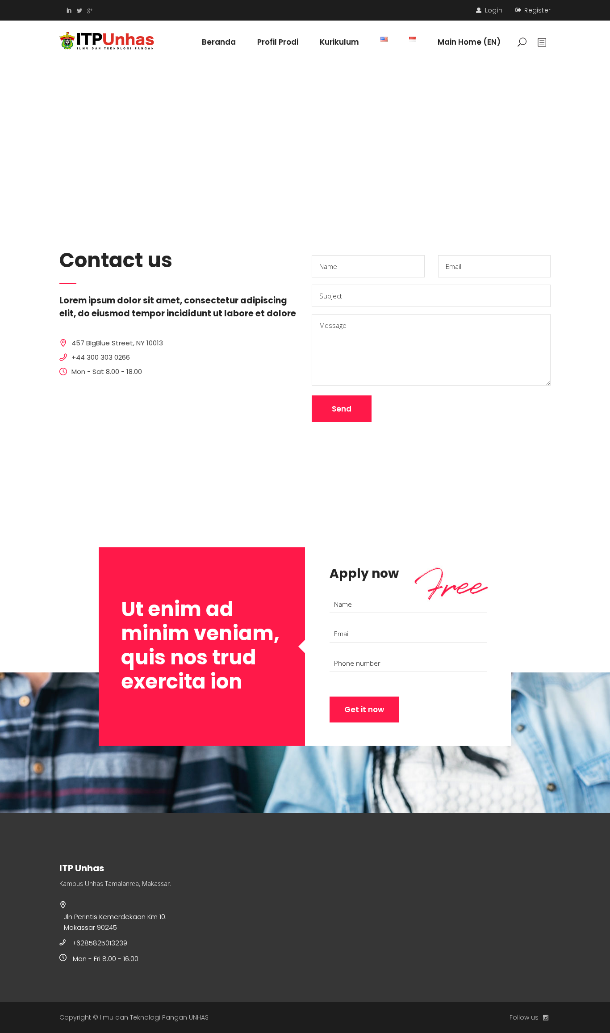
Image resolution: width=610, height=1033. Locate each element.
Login (493, 10)
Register (537, 10)
